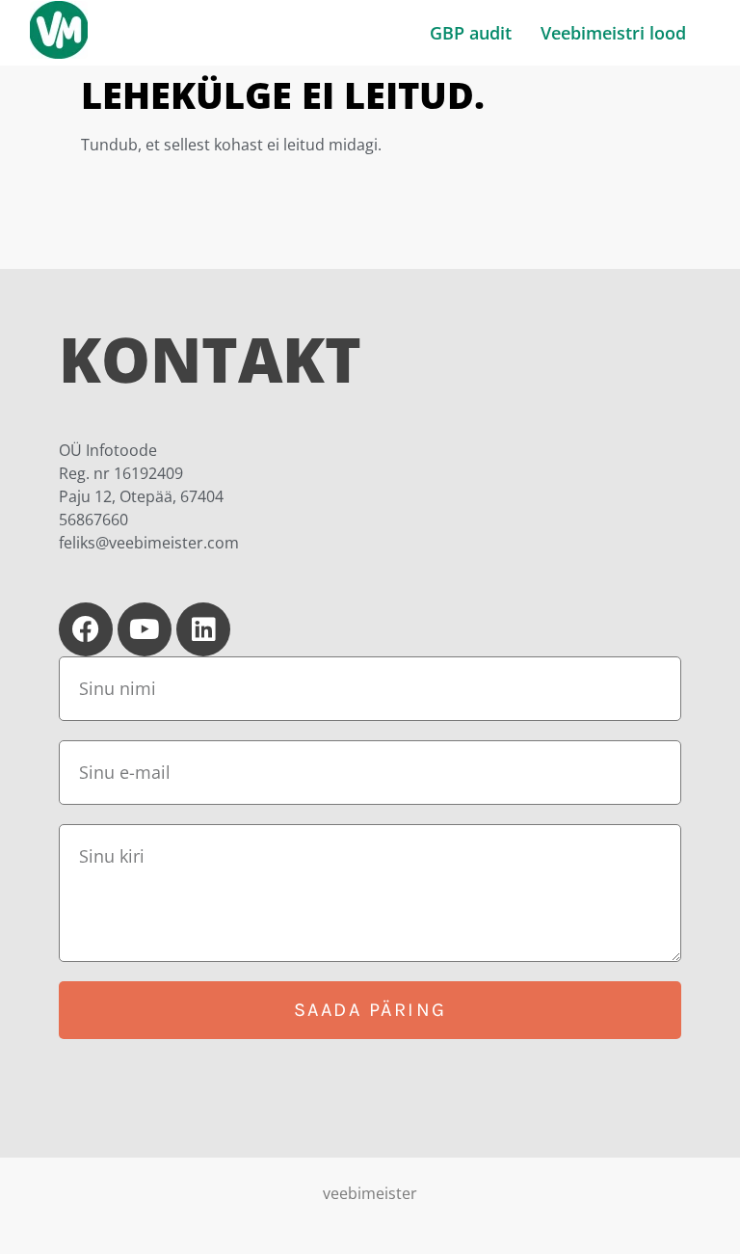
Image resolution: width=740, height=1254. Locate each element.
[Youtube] (145, 629)
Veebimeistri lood (613, 32)
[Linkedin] (203, 629)
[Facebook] (86, 629)
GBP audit (471, 32)
